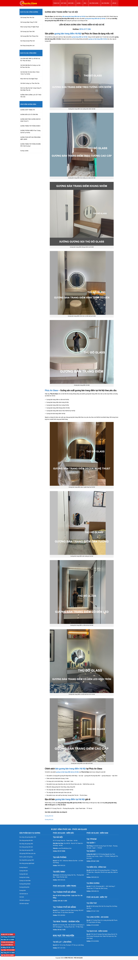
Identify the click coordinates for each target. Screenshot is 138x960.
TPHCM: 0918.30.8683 (7, 942)
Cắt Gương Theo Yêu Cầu (27, 17)
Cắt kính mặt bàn (24, 903)
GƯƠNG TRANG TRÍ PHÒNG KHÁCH (30, 126)
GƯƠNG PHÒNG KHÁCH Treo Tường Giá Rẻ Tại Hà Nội (30, 131)
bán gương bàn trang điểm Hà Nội (70, 768)
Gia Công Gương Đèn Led (27, 45)
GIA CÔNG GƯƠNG (93, 3)
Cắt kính (21, 897)
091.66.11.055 (61, 929)
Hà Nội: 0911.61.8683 (7, 934)
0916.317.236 (85, 29)
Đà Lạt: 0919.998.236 (7, 945)
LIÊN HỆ (114, 3)
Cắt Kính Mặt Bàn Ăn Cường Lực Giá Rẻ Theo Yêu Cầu (30, 66)
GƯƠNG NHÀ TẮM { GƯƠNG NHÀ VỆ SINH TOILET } (30, 120)
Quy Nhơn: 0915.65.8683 (8, 950)
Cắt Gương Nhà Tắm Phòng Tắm (29, 36)
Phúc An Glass (51, 390)
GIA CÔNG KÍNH (105, 3)
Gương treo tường (24, 877)
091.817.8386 (61, 851)
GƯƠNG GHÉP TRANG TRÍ (27, 110)
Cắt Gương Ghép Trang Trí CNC (28, 22)
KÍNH (85, 3)
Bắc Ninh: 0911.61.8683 (7, 939)
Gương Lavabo (24, 150)
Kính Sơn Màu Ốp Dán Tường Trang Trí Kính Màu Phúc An (30, 89)
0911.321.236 (61, 948)
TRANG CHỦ (56, 3)
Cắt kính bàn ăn (23, 893)
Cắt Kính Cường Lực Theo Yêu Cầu (29, 83)
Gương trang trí (23, 867)
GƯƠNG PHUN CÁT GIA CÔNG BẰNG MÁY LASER (30, 138)
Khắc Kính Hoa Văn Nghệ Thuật (29, 78)
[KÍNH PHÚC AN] (28, 3)
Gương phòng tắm (24, 887)
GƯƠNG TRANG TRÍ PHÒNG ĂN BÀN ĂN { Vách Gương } (30, 145)
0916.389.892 (61, 915)
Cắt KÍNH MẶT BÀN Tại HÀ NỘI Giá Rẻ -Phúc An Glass (30, 59)
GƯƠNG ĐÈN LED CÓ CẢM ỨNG (29, 114)
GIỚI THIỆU (63, 3)
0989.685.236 (95, 877)
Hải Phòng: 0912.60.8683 (8, 937)
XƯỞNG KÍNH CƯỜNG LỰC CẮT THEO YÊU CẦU (30, 96)
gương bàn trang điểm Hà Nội (68, 33)
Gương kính (22, 890)
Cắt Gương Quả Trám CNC (27, 31)
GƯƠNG (78, 3)
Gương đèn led (49, 816)
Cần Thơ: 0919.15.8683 (7, 955)
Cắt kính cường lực (24, 900)
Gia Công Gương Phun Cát (27, 41)
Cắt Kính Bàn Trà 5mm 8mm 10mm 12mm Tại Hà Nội (29, 73)
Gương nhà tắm (49, 819)
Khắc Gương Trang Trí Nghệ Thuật (29, 27)
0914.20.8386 (95, 925)
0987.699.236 (61, 865)
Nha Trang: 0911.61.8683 (8, 952)
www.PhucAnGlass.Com (64, 848)
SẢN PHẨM (70, 3)
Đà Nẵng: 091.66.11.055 (7, 947)
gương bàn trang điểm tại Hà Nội (70, 799)
